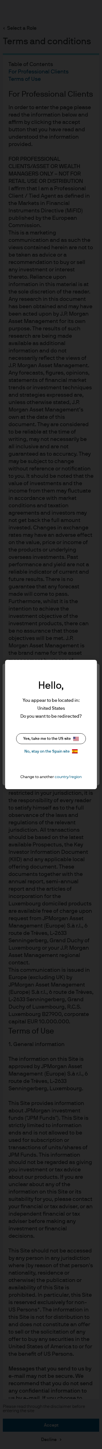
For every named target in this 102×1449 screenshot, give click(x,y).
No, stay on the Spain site (47, 751)
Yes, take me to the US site (47, 739)
